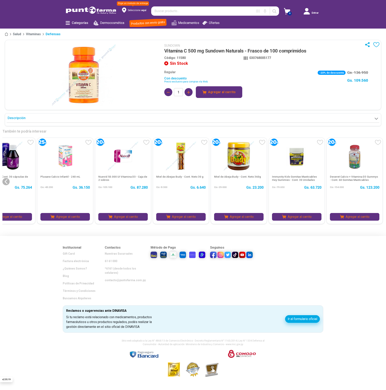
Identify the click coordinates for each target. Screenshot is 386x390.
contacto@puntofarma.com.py (125, 280)
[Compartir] (368, 45)
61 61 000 (111, 261)
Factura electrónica (76, 261)
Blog (66, 276)
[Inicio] (6, 34)
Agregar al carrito (222, 92)
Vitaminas (33, 34)
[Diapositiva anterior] (6, 181)
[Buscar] (274, 11)
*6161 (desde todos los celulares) (120, 270)
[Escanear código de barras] (258, 11)
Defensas (53, 34)
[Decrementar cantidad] (168, 92)
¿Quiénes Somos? (75, 268)
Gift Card (69, 253)
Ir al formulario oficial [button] (302, 319)
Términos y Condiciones (79, 290)
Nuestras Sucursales (119, 253)
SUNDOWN (172, 45)
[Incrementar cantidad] (189, 92)
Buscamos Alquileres (77, 298)
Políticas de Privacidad (78, 283)
